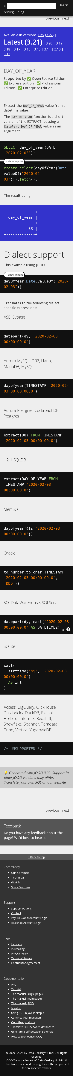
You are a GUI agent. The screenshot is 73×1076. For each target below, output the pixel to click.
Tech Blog (17, 877)
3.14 (47, 49)
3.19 (59, 43)
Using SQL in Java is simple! (28, 1013)
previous (52, 18)
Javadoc (16, 1008)
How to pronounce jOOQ (26, 1036)
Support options (21, 908)
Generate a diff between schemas (32, 1031)
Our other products (23, 1022)
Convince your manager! (26, 1017)
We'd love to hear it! (30, 837)
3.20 (49, 43)
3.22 (49, 35)
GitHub (15, 882)
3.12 (7, 54)
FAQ (13, 984)
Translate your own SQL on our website (35, 782)
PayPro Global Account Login (29, 918)
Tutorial (16, 989)
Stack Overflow (20, 887)
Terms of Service (21, 958)
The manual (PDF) (22, 1003)
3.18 (7, 49)
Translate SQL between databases (32, 1027)
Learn (64, 5)
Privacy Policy (19, 953)
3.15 (37, 49)
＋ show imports (14, 161)
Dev (41, 35)
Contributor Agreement (25, 963)
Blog (20, 12)
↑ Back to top (36, 857)
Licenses (16, 944)
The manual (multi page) (26, 998)
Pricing (9, 12)
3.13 (57, 49)
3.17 (17, 49)
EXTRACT (34, 121)
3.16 (27, 49)
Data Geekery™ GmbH (41, 1053)
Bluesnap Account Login (26, 923)
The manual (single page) (27, 994)
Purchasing (18, 949)
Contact (16, 913)
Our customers (20, 873)
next (65, 18)
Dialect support (34, 254)
